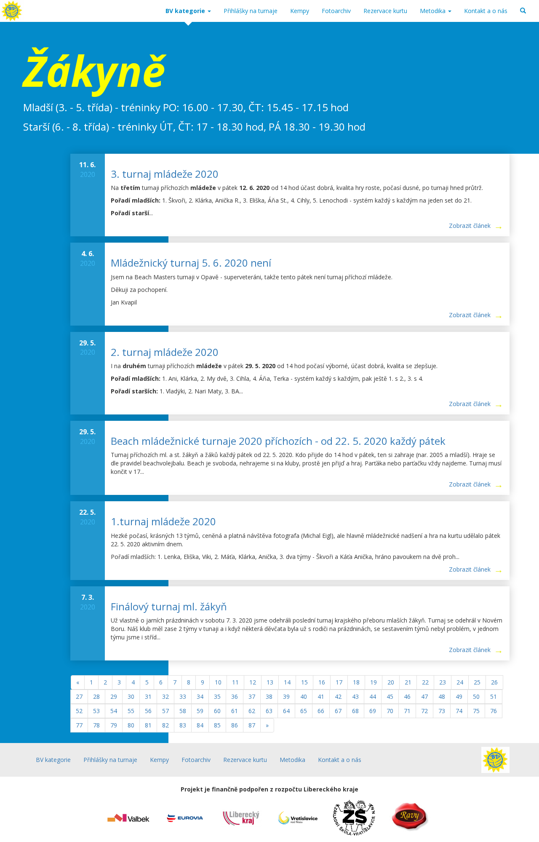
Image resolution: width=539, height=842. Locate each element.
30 (131, 696)
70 (390, 711)
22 (425, 682)
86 (234, 725)
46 (407, 696)
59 (200, 711)
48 (441, 696)
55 (131, 711)
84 (200, 725)
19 (373, 682)
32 (165, 696)
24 (459, 682)
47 (424, 696)
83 (182, 725)
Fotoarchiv (336, 11)
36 (234, 696)
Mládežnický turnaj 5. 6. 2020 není (191, 263)
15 (304, 682)
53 (96, 711)
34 (200, 696)
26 (494, 682)
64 (286, 711)
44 (372, 696)
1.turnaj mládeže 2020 (163, 521)
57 (165, 711)
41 (321, 696)
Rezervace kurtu (385, 11)
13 (270, 682)
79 (113, 725)
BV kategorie (186, 11)
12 (252, 682)
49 (459, 696)
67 (338, 711)
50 (476, 696)
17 (339, 682)
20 (390, 682)
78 (96, 725)
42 (338, 696)
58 (182, 711)
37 (251, 696)
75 (476, 711)
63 (269, 711)
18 (356, 682)
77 (79, 725)
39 (286, 696)
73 (441, 711)
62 (251, 711)
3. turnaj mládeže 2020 (165, 174)
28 (96, 696)
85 (217, 725)
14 (287, 682)
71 (407, 711)
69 (372, 711)
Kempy (299, 11)
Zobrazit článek (470, 226)
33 (182, 696)
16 (321, 682)
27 (79, 696)
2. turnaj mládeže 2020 (165, 352)
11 (235, 682)
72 (424, 711)
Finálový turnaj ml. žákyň (169, 606)
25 (477, 682)
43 (355, 696)
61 (234, 711)
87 (251, 725)
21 (408, 682)
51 (493, 696)
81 (148, 725)
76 (493, 711)
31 (148, 696)
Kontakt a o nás (485, 11)
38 (269, 696)
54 (113, 711)
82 (165, 725)
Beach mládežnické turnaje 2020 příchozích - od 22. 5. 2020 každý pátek (278, 441)
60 (217, 711)
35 (217, 696)
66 (321, 711)
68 (355, 711)
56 (148, 711)
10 (218, 682)
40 (303, 696)
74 (459, 711)
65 (303, 711)
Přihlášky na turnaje (251, 11)
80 (131, 725)
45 (390, 696)
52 (79, 711)
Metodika (433, 11)
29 (113, 696)
